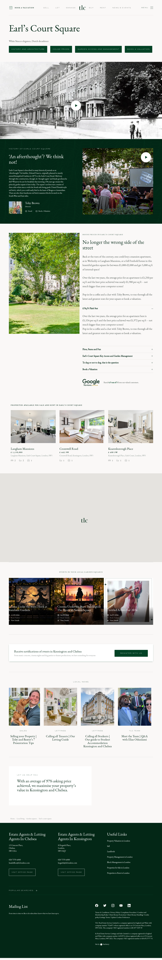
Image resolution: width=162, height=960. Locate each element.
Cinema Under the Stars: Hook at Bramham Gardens (27, 608)
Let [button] (57, 8)
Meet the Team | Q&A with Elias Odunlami (135, 738)
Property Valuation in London (118, 840)
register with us (131, 653)
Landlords (111, 851)
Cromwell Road (68, 448)
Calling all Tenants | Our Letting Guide (60, 738)
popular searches (21, 890)
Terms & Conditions (102, 912)
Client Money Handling (135, 915)
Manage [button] (71, 8)
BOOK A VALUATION (138, 49)
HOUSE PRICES (61, 49)
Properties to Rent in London (118, 873)
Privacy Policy (115, 912)
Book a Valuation (44, 211)
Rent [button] (103, 8)
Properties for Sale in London (118, 867)
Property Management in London (120, 857)
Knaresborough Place (120, 448)
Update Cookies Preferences (120, 917)
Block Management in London (118, 862)
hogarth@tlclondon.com (67, 863)
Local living (20, 819)
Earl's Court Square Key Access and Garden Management (108, 356)
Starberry (106, 944)
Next (148, 594)
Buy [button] (91, 8)
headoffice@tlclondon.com (19, 863)
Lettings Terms (105, 917)
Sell (108, 846)
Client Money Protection (117, 915)
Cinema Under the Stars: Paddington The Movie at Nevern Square (79, 608)
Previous (14, 594)
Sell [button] (46, 8)
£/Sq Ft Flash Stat (90, 308)
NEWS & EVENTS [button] (121, 8)
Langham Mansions (22, 448)
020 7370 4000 (15, 859)
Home (12, 819)
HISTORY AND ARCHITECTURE (28, 49)
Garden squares (31, 819)
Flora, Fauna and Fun (92, 349)
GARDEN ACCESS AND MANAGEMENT (98, 49)
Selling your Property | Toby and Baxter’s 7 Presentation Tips (23, 739)
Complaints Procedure (128, 912)
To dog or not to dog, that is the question (101, 362)
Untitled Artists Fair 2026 (122, 610)
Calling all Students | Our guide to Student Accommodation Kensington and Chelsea (97, 741)
